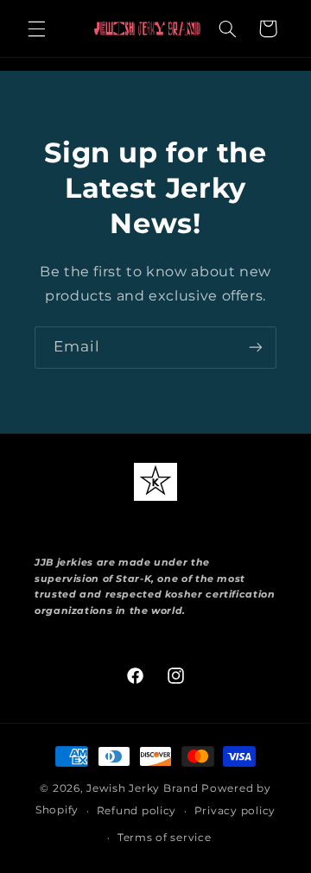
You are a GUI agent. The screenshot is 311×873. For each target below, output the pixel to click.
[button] (36, 28)
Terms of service (164, 838)
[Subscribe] (256, 347)
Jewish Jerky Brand (142, 788)
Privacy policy (235, 811)
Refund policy (137, 811)
